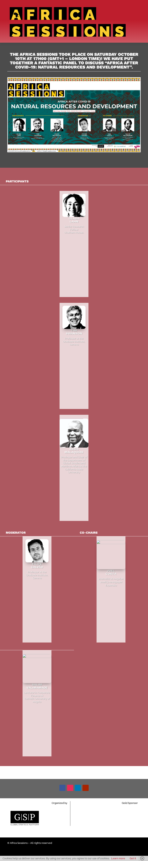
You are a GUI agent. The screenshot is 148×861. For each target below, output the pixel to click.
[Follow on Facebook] (62, 788)
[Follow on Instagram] (70, 788)
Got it (133, 858)
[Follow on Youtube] (85, 788)
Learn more (118, 858)
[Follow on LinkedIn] (78, 788)
